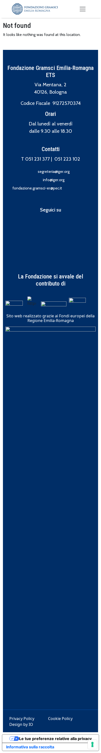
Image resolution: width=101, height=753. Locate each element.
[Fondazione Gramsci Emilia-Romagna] (35, 9)
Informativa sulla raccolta (30, 746)
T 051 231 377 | (37, 159)
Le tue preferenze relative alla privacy (55, 738)
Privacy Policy (21, 718)
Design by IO (21, 724)
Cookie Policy (60, 718)
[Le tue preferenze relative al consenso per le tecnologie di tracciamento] (92, 744)
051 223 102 (67, 159)
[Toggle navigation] (82, 9)
